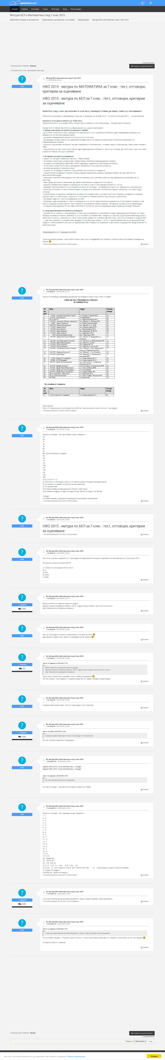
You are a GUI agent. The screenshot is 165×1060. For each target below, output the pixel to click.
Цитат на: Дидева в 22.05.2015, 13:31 (55, 929)
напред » (151, 63)
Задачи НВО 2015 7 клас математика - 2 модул (62, 769)
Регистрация (76, 9)
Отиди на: (129, 1041)
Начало (15, 9)
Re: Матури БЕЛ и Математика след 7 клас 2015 (64, 290)
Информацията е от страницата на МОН (59, 232)
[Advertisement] (82, 42)
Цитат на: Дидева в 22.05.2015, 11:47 (55, 663)
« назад (144, 63)
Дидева (23, 605)
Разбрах (154, 1056)
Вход (65, 9)
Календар (55, 9)
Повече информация (76, 1056)
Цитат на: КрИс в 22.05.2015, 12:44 (54, 731)
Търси (45, 9)
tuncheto (23, 664)
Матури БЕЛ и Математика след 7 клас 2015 (63, 78)
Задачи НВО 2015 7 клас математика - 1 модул (62, 766)
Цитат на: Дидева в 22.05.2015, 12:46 (55, 776)
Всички (26, 66)
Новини (25, 9)
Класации (35, 9)
